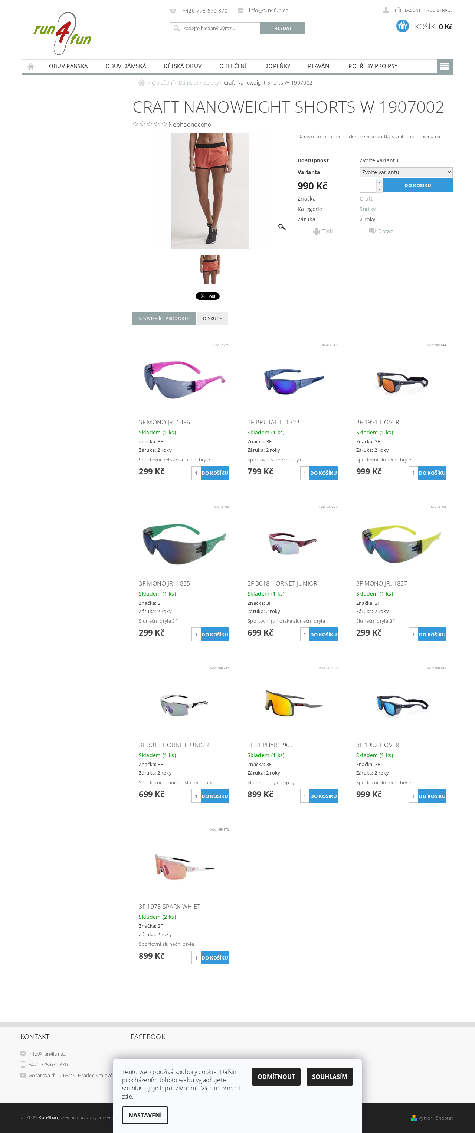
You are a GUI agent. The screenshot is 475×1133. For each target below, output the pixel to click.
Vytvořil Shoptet (436, 1118)
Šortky (368, 208)
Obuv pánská (68, 66)
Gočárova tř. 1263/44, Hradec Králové (71, 1075)
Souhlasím (329, 1077)
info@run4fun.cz (48, 1053)
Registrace (440, 10)
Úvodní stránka (31, 66)
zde (127, 1096)
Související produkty (163, 318)
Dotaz (385, 231)
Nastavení (145, 1115)
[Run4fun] (62, 33)
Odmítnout (276, 1077)
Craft (366, 198)
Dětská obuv (183, 66)
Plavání (319, 66)
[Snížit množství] (379, 189)
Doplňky (277, 66)
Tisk (327, 231)
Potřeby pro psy (372, 66)
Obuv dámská (125, 66)
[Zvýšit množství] (379, 182)
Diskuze (212, 318)
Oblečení (232, 66)
